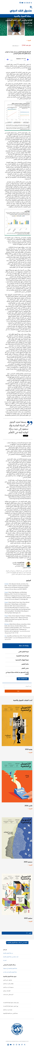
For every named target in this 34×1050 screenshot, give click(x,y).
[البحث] (31, 8)
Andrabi (6, 584)
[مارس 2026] (17, 781)
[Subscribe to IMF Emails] (8, 1044)
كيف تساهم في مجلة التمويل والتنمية (10, 957)
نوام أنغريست (27, 22)
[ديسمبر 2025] (17, 838)
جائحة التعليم (25, 664)
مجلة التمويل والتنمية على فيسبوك (10, 968)
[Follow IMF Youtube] (10, 1044)
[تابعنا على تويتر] (24, 1044)
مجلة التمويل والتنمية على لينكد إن (10, 972)
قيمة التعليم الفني (23, 652)
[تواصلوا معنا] (31, 2)
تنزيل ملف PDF (27, 45)
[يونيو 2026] (17, 725)
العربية (29, 40)
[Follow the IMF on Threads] (24, 2)
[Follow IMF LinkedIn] (27, 2)
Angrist (6, 592)
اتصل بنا (5, 960)
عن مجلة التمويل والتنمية (8, 953)
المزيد (30, 933)
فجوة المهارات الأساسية (22, 660)
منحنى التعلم (25, 668)
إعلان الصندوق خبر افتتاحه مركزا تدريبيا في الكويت (17, 673)
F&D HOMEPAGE (22, 679)
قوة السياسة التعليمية (22, 656)
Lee (5, 636)
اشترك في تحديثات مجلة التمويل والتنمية (17, 943)
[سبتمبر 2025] (17, 894)
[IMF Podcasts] (20, 2)
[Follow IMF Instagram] (26, 2)
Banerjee (7, 624)
